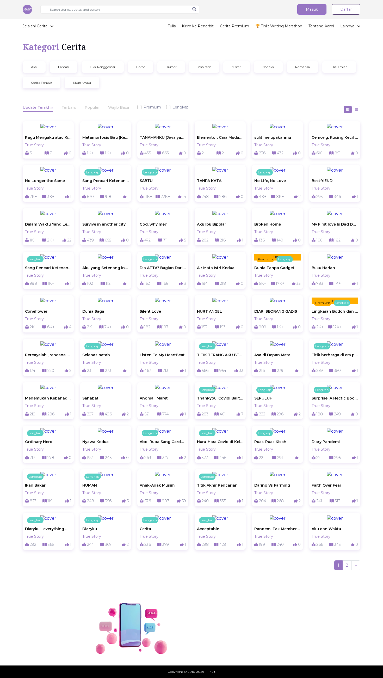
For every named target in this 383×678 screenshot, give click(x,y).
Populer (92, 107)
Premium (152, 107)
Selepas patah (96, 355)
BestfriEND (322, 180)
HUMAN (89, 485)
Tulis (172, 26)
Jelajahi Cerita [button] (35, 26)
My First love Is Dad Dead (335, 224)
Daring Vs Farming (272, 485)
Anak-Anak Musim (157, 485)
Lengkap (180, 107)
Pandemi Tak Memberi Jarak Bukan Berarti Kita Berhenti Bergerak (277, 528)
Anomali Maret (154, 398)
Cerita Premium (234, 26)
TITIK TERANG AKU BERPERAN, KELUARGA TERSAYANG (220, 355)
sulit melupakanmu (272, 137)
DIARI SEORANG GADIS (275, 311)
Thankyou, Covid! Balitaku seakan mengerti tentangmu (220, 398)
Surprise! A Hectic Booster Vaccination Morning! (335, 398)
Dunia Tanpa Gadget (274, 267)
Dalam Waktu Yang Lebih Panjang (48, 224)
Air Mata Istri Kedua (215, 267)
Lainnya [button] (347, 26)
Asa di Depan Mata (272, 355)
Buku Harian (323, 267)
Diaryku (89, 528)
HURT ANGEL (209, 311)
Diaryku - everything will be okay (48, 528)
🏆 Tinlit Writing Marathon (278, 26)
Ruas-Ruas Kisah (270, 441)
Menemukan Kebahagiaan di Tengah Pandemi (48, 398)
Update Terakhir (38, 107)
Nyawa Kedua (95, 441)
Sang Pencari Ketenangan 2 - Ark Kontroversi (105, 180)
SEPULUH (263, 398)
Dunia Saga (93, 311)
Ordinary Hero (38, 441)
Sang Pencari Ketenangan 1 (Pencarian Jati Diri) (48, 267)
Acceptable (208, 528)
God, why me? (153, 224)
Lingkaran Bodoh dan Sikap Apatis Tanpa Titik (335, 311)
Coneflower (36, 311)
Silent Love (150, 311)
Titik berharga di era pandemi (335, 355)
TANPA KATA (209, 180)
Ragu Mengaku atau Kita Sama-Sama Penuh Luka (48, 137)
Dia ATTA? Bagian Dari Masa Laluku (163, 267)
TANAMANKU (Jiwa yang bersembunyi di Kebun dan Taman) (163, 137)
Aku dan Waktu (326, 528)
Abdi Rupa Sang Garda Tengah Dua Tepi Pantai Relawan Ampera (163, 441)
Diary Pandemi (326, 441)
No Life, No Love (270, 180)
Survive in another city (104, 224)
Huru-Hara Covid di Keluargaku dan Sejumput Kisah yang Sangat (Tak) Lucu (220, 441)
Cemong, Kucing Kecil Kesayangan (335, 137)
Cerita (145, 528)
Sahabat (90, 398)
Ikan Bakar (35, 485)
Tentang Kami (321, 26)
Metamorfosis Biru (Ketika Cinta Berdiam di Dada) (105, 137)
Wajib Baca (118, 107)
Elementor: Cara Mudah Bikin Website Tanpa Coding (220, 137)
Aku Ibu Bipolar (211, 224)
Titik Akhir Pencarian (217, 485)
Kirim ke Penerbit (198, 26)
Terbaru (68, 107)
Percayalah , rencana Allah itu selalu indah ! (48, 355)
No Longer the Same (45, 180)
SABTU (146, 180)
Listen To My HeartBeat (162, 355)
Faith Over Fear (326, 485)
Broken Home (267, 224)
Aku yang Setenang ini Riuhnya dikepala (105, 267)
